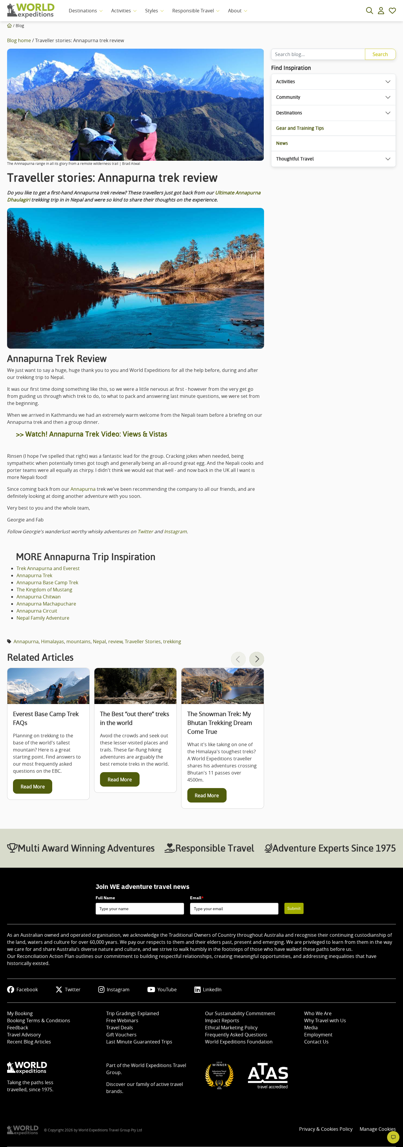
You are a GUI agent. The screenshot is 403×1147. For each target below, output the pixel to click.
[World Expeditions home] (31, 10)
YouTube (167, 989)
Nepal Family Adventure (43, 618)
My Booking (20, 1013)
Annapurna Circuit (37, 611)
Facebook (27, 989)
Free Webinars (122, 1020)
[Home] (9, 25)
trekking (172, 641)
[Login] (381, 10)
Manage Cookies (378, 1129)
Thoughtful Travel (295, 159)
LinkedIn (212, 989)
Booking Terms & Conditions (38, 1020)
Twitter (145, 531)
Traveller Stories (143, 641)
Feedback (17, 1027)
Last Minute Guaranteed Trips (139, 1041)
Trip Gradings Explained (132, 1013)
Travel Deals (119, 1027)
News (282, 143)
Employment (318, 1034)
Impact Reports (222, 1020)
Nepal (99, 641)
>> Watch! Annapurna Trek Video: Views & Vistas (91, 434)
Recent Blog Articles (29, 1041)
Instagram (175, 531)
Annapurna (84, 489)
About (235, 10)
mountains (78, 641)
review (115, 641)
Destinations (83, 10)
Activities (121, 10)
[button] (256, 659)
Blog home (19, 40)
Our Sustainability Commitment (240, 1013)
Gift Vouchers (121, 1034)
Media (311, 1027)
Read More (33, 786)
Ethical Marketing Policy (231, 1027)
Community (288, 97)
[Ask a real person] (393, 1137)
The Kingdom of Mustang (44, 589)
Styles (151, 10)
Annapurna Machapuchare (46, 603)
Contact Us (316, 1041)
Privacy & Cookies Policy (326, 1129)
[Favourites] (392, 10)
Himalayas (52, 641)
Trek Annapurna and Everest (48, 568)
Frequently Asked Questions (236, 1034)
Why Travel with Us (325, 1020)
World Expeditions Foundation (239, 1041)
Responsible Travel (193, 10)
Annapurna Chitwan (39, 596)
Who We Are (318, 1013)
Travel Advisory (24, 1034)
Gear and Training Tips (300, 128)
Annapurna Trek (34, 575)
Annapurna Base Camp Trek (47, 582)
